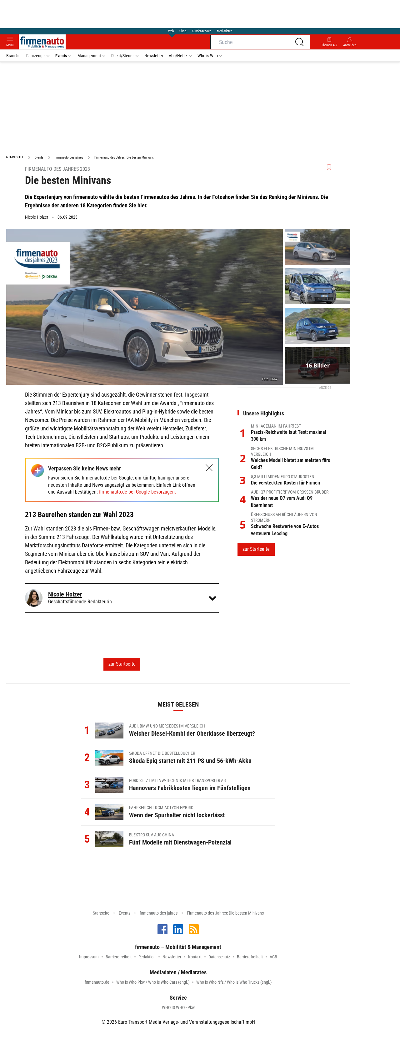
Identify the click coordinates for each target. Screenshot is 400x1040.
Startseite (101, 913)
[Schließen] (209, 467)
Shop (182, 31)
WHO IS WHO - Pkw (178, 1007)
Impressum (89, 956)
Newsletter (153, 55)
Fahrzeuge (35, 55)
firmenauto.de (97, 982)
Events (61, 55)
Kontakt (195, 956)
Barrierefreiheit (119, 956)
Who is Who (208, 55)
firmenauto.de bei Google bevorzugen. (137, 492)
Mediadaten (224, 31)
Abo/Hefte (178, 55)
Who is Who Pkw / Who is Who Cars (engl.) (152, 982)
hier (142, 205)
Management (89, 55)
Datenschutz (219, 956)
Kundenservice (201, 31)
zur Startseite (122, 664)
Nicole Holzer (36, 217)
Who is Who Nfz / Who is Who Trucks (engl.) (234, 982)
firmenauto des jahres (159, 913)
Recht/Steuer (122, 55)
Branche (13, 55)
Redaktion (147, 956)
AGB (273, 956)
